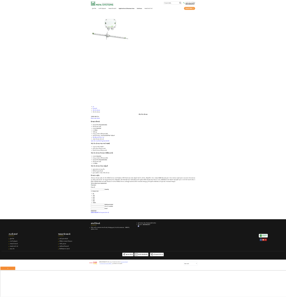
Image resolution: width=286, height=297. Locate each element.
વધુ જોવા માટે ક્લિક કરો (98, 137)
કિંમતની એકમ (96, 150)
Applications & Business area (126, 8)
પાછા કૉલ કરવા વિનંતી (96, 141)
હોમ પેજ (94, 8)
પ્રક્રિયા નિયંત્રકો (64, 246)
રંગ (93, 163)
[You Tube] (263, 240)
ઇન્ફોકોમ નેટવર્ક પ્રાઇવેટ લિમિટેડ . (106, 263)
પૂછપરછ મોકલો (105, 141)
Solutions (139, 8)
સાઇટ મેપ (12, 248)
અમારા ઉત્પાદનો (112, 8)
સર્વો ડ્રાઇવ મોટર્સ (63, 238)
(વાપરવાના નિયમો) (124, 261)
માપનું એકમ (96, 148)
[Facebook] (261, 240)
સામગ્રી (95, 159)
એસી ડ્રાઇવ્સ (62, 243)
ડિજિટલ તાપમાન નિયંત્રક (65, 241)
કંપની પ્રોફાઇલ (102, 8)
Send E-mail (189, 8)
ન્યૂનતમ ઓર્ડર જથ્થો (98, 146)
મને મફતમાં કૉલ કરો (104, 212)
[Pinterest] (265, 240)
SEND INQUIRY (95, 212)
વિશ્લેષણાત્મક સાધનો (64, 248)
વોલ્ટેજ (94, 161)
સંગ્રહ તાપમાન (96, 158)
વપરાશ (94, 156)
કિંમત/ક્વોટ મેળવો (95, 118)
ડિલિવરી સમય (96, 171)
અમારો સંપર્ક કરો (148, 8)
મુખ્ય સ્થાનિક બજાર (98, 172)
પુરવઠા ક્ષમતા (96, 169)
